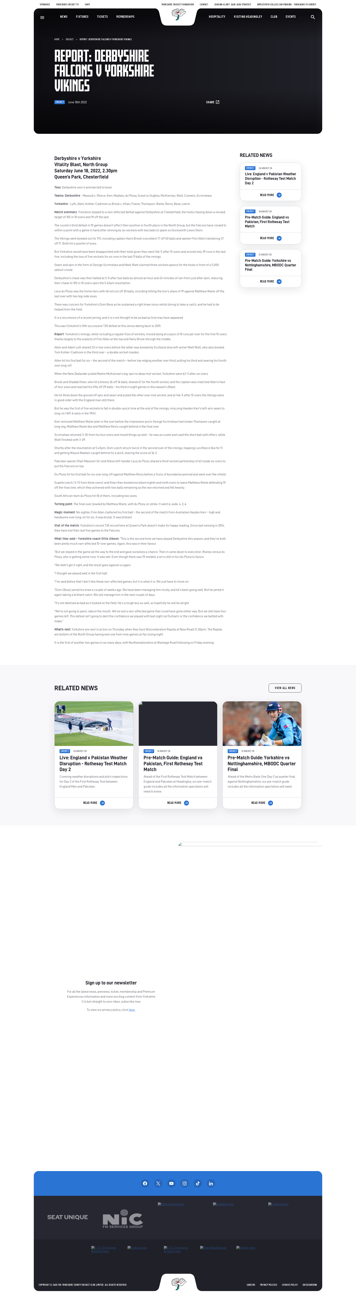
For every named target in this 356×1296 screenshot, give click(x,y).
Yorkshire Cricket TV (67, 4)
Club (274, 16)
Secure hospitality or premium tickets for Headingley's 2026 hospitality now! (271, 314)
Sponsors (45, 4)
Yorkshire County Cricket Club (178, 14)
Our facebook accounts (145, 1183)
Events (291, 16)
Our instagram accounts (184, 1183)
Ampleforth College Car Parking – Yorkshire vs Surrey (286, 4)
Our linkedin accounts (211, 1183)
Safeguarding (310, 1285)
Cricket (70, 39)
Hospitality (217, 16)
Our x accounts (158, 1183)
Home (57, 39)
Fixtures (82, 16)
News (64, 16)
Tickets (102, 16)
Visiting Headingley (248, 16)
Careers (251, 1285)
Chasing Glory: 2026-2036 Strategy (232, 4)
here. (132, 1009)
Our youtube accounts (171, 1183)
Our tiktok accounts (198, 1183)
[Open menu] (42, 17)
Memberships (125, 16)
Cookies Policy (289, 1285)
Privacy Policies (268, 1285)
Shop (87, 4)
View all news (285, 688)
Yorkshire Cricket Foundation (178, 4)
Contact (204, 4)
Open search (313, 17)
